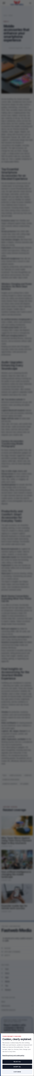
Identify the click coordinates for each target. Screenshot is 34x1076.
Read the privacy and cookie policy (13, 1055)
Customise (17, 1072)
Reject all (17, 1061)
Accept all (17, 1066)
